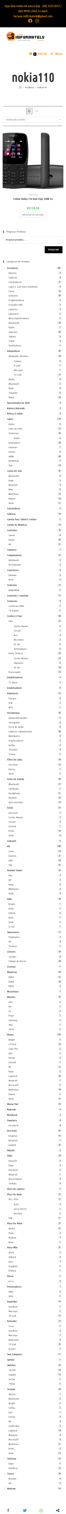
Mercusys (18, 370)
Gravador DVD (16, 305)
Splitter (11, 1359)
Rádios (12, 498)
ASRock (12, 1257)
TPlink (12, 1384)
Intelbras (13, 1306)
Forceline (13, 764)
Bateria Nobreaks (16, 408)
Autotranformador (18, 718)
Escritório (14, 1125)
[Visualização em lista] (37, 111)
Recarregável (15, 1179)
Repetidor (12, 1301)
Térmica (13, 946)
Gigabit (12, 1374)
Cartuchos (12, 530)
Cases (11, 851)
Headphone (14, 793)
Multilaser (14, 494)
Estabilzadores (14, 688)
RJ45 (11, 579)
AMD (11, 1291)
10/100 (12, 1370)
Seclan (12, 1379)
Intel (11, 1296)
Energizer (13, 1170)
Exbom (12, 913)
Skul (11, 1025)
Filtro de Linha (14, 759)
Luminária (14, 314)
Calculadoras (15, 282)
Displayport (14, 442)
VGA (11, 465)
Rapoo (12, 1094)
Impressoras (13, 932)
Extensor (13, 447)
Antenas (13, 273)
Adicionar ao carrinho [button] (33, 215)
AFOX (11, 1252)
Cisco (11, 1326)
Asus (11, 1261)
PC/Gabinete (15, 564)
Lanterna (13, 309)
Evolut (12, 1058)
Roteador (12, 1321)
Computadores (14, 555)
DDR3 (11, 977)
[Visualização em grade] (29, 111)
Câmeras (11, 514)
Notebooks (14, 323)
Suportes (13, 332)
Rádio (12, 327)
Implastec (19, 663)
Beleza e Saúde (15, 413)
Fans (11, 621)
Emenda (13, 575)
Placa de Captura (16, 1189)
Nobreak (11, 1109)
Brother (13, 1478)
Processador (15, 672)
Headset (13, 797)
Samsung (13, 1020)
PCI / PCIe (13, 1199)
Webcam (11, 1488)
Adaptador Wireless (19, 356)
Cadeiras (13, 277)
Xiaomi (12, 1349)
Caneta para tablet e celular (22, 519)
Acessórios (12, 268)
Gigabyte (13, 1266)
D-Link (17, 365)
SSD (10, 865)
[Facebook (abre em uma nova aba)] (30, 21)
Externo (13, 856)
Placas (10, 1276)
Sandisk (12, 1145)
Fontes (12, 452)
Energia (12, 698)
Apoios (12, 1394)
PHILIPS (11, 1150)
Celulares (33, 194)
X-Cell (12, 926)
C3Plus (12, 1408)
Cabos (10, 419)
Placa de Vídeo (15, 1223)
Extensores (12, 693)
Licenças (11, 966)
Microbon (19, 639)
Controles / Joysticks (17, 595)
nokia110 (42, 87)
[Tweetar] (25, 1510)
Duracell (13, 1161)
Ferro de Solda (16, 727)
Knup (11, 480)
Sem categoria (14, 1354)
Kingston (13, 1136)
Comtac (17, 361)
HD (8, 846)
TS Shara (13, 682)
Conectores (13, 570)
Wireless (18, 1213)
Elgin (11, 1165)
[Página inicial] (20, 87)
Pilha (9, 1155)
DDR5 (11, 986)
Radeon (12, 1237)
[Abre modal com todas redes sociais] (57, 1510)
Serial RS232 (20, 1209)
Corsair (17, 630)
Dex (16, 635)
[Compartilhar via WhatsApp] (41, 1510)
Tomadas (13, 393)
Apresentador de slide (18, 403)
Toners (10, 1473)
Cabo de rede (15, 428)
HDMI (11, 456)
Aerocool (13, 813)
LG (10, 1011)
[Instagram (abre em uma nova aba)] (36, 21)
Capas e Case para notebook (23, 286)
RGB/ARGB (14, 590)
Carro (11, 291)
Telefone (11, 1458)
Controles (12, 585)
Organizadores (16, 740)
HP (10, 544)
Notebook (14, 461)
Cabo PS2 (13, 1049)
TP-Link (17, 374)
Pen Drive (12, 1130)
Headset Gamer (15, 870)
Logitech (13, 1076)
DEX (10, 1053)
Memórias (12, 972)
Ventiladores (15, 345)
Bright (12, 904)
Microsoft (13, 1085)
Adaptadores (13, 351)
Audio (17, 438)
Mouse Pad (12, 1104)
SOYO (11, 1029)
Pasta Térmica (16, 653)
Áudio (12, 379)
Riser (11, 1242)
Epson (12, 539)
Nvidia (12, 1228)
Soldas (12, 745)
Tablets (12, 336)
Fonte (10, 807)
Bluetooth (14, 384)
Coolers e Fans (14, 616)
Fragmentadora (16, 300)
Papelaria (12, 1120)
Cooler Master (21, 626)
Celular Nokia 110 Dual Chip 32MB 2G (33, 199)
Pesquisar (53, 249)
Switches (11, 1365)
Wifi (11, 707)
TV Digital (14, 610)
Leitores (11, 951)
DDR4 (11, 981)
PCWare (12, 1270)
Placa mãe (12, 1247)
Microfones (13, 991)
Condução (14, 788)
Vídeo (11, 397)
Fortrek (12, 826)
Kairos (12, 769)
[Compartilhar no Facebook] (8, 1510)
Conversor (14, 433)
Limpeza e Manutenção (20, 731)
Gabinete (11, 841)
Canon (12, 535)
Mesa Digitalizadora (19, 318)
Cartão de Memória (17, 525)
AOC (11, 1002)
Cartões (12, 956)
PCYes (11, 831)
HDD (11, 860)
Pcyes (11, 1015)
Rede (11, 388)
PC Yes (17, 644)
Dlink (11, 908)
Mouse (10, 1034)
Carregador (14, 722)
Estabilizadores (15, 677)
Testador (13, 749)
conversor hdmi (16, 606)
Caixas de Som (14, 471)
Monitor (11, 997)
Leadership (14, 1426)
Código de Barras (17, 961)
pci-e (11, 1281)
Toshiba (13, 1183)
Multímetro (14, 736)
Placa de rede (14, 1194)
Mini (11, 489)
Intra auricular (16, 802)
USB (10, 703)
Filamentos (14, 937)
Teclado (11, 1389)
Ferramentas (13, 713)
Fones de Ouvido (15, 779)
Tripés (12, 341)
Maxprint (13, 485)
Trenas (12, 754)
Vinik (11, 503)
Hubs (9, 899)
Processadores (14, 1286)
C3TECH (12, 1044)
